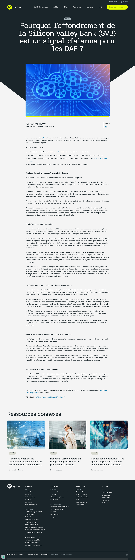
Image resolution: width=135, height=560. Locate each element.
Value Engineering (81, 502)
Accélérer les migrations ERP (33, 512)
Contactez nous (106, 503)
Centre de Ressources (82, 492)
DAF (43, 138)
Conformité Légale (32, 554)
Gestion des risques (30, 497)
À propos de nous (107, 490)
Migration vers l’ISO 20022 (32, 537)
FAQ (77, 499)
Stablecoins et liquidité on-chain (34, 527)
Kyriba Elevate (80, 504)
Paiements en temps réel (32, 542)
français (125, 2)
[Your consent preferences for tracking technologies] (3, 557)
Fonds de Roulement (31, 504)
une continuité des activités (57, 152)
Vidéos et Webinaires (82, 497)
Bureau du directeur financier (59, 492)
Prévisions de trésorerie (31, 519)
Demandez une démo (117, 7)
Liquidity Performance (41, 7)
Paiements (28, 499)
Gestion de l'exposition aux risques (35, 530)
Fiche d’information (81, 494)
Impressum (44, 554)
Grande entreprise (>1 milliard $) (60, 506)
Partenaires (105, 500)
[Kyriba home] (14, 7)
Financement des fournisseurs (33, 545)
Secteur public (55, 514)
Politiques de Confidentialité (15, 554)
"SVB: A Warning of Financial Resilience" (50, 397)
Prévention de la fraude (31, 524)
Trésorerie (28, 494)
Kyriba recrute (106, 498)
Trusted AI (28, 517)
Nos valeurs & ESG (107, 492)
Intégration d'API (29, 514)
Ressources (77, 7)
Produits (55, 7)
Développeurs (113, 2)
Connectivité (28, 502)
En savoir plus (15, 470)
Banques (53, 517)
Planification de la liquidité (32, 540)
